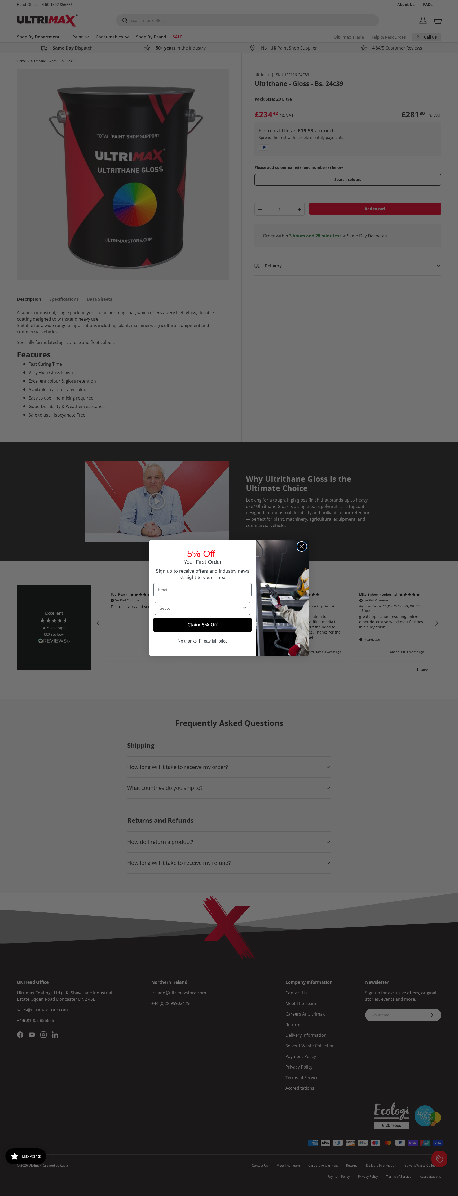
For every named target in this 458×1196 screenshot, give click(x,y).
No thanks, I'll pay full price (203, 641)
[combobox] (201, 608)
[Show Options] (245, 608)
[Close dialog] (301, 546)
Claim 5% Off (202, 625)
